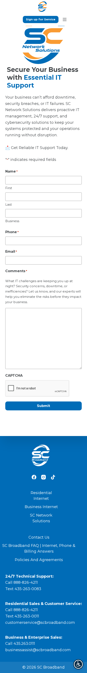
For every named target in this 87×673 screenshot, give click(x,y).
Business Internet (41, 506)
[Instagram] (43, 477)
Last (8, 204)
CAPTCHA (14, 375)
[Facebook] (34, 477)
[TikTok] (53, 477)
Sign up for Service (40, 19)
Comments (16, 271)
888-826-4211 (26, 582)
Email (11, 251)
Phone (12, 232)
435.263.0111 (24, 643)
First (8, 188)
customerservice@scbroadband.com (40, 622)
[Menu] (65, 19)
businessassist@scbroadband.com (38, 650)
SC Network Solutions (41, 518)
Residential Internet (41, 495)
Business (12, 221)
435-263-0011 (27, 616)
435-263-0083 (28, 589)
